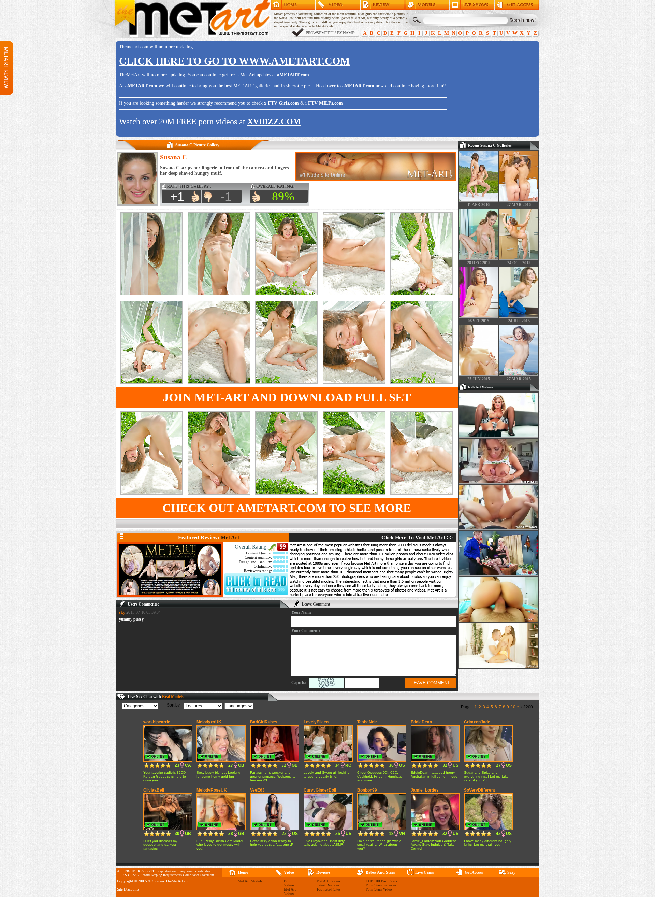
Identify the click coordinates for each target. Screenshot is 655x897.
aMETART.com (293, 74)
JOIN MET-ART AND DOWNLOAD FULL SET (287, 397)
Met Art (230, 537)
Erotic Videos (289, 883)
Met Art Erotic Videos (338, 5)
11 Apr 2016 (478, 204)
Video (289, 872)
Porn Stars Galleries (381, 885)
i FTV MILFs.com (324, 103)
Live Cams (424, 872)
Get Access (517, 5)
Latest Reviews (327, 885)
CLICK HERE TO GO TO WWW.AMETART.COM (234, 61)
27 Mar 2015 (519, 378)
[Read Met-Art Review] (256, 593)
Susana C (173, 157)
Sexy (511, 872)
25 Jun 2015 (478, 378)
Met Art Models (427, 5)
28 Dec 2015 (478, 262)
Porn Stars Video (379, 889)
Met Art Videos (290, 891)
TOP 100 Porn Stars (381, 881)
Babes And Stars (380, 872)
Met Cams (472, 5)
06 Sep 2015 (478, 320)
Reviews (323, 872)
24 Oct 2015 (518, 262)
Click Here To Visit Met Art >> (417, 537)
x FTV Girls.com (281, 103)
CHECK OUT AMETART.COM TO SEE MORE (286, 508)
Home (293, 5)
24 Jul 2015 (519, 320)
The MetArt (192, 19)
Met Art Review (383, 5)
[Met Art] (170, 569)
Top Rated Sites (328, 889)
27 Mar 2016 (519, 204)
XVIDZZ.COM (274, 121)
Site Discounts (128, 889)
